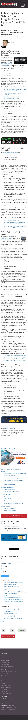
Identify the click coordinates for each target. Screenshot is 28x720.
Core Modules (4, 676)
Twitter (17, 43)
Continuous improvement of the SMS (13, 503)
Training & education (9, 508)
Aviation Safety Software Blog (8, 709)
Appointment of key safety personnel (13, 478)
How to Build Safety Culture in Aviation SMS (15, 355)
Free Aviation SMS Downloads (14, 515)
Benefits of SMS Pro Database (10, 449)
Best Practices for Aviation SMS (11, 469)
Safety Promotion (5, 506)
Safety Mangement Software (7, 666)
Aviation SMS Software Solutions (8, 671)
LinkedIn (15, 43)
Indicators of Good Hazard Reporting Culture (15, 360)
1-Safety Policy (9, 616)
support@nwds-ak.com (10, 703)
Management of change (10, 500)
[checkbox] (14, 569)
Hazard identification (9, 489)
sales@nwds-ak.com (9, 701)
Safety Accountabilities (10, 475)
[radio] (14, 566)
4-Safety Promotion (10, 428)
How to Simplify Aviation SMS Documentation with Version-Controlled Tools (14, 588)
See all (2, 621)
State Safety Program (6, 674)
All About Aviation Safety (6, 693)
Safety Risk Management (7, 487)
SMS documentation (9, 484)
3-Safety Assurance (10, 611)
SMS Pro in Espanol (5, 685)
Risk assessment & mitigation (11, 491)
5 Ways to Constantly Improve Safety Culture (15, 358)
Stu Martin (9, 37)
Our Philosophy (4, 689)
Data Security (4, 691)
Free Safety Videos (5, 664)
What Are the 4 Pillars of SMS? (11, 220)
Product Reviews (5, 678)
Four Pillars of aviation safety (10, 152)
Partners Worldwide (6, 687)
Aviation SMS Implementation (13, 618)
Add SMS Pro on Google (8, 636)
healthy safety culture (6, 238)
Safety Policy (4, 471)
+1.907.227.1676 (20, 1)
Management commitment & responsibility (15, 473)
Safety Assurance (5, 495)
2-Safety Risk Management (12, 609)
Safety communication (10, 510)
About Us (3, 683)
